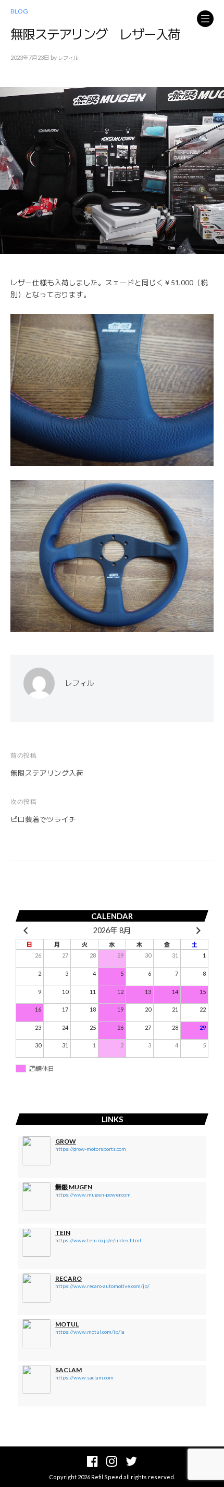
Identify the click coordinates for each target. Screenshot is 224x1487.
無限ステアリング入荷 (46, 773)
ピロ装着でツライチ (43, 819)
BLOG (19, 11)
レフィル (68, 58)
